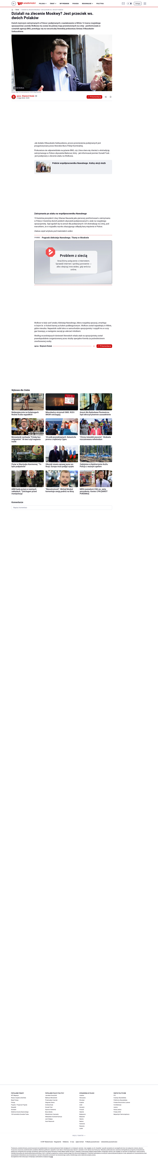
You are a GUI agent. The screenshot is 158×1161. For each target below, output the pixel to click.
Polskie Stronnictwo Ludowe (122, 1102)
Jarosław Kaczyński (51, 1095)
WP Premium (64, 3)
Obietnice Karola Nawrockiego (20, 1112)
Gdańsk (81, 1112)
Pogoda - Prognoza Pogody (19, 1105)
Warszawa (82, 1098)
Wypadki (13, 1107)
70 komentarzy (95, 97)
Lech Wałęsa (49, 1119)
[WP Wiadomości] (28, 3)
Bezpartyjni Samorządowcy (121, 1114)
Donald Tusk (48, 1107)
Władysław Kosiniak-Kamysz (53, 1116)
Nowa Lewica (117, 1109)
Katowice (82, 1124)
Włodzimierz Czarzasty (52, 1114)
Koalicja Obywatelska (120, 1098)
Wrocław (81, 1100)
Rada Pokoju (14, 1100)
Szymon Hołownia (50, 1109)
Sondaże (13, 1109)
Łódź (80, 1105)
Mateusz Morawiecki (51, 1098)
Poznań (81, 1109)
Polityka (100, 3)
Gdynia (81, 1119)
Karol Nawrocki (49, 1121)
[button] (129, 3)
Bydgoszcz (82, 1114)
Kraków (81, 1102)
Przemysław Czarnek (51, 1100)
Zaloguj (137, 3)
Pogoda (75, 3)
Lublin (81, 1128)
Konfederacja (117, 1105)
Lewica (116, 1107)
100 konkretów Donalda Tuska (20, 1114)
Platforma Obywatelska (120, 1100)
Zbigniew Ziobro (50, 1102)
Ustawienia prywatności (108, 1142)
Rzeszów (81, 1126)
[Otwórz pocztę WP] (123, 3)
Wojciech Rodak (28, 96)
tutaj (51, 1156)
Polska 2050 (117, 1112)
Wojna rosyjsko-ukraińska (18, 1098)
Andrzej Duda (49, 1105)
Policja (13, 1102)
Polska (42, 3)
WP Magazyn (15, 1095)
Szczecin (81, 1107)
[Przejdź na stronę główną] (14, 5)
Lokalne (81, 1095)
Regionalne (86, 3)
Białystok (82, 1116)
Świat (52, 3)
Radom (81, 1121)
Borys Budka (48, 1112)
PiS (115, 1095)
